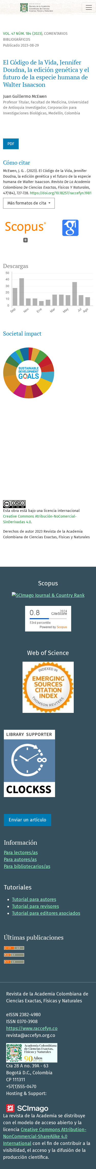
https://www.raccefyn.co (32, 1028)
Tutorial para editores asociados (46, 913)
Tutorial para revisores (35, 906)
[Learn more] (27, 480)
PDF (10, 143)
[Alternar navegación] (89, 7)
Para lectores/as (21, 852)
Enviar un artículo (27, 820)
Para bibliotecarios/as (27, 866)
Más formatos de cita (27, 203)
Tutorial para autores (34, 899)
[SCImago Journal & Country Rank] (48, 595)
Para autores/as (20, 859)
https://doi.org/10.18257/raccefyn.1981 (60, 193)
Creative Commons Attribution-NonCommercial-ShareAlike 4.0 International (44, 1136)
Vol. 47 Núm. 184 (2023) (22, 33)
